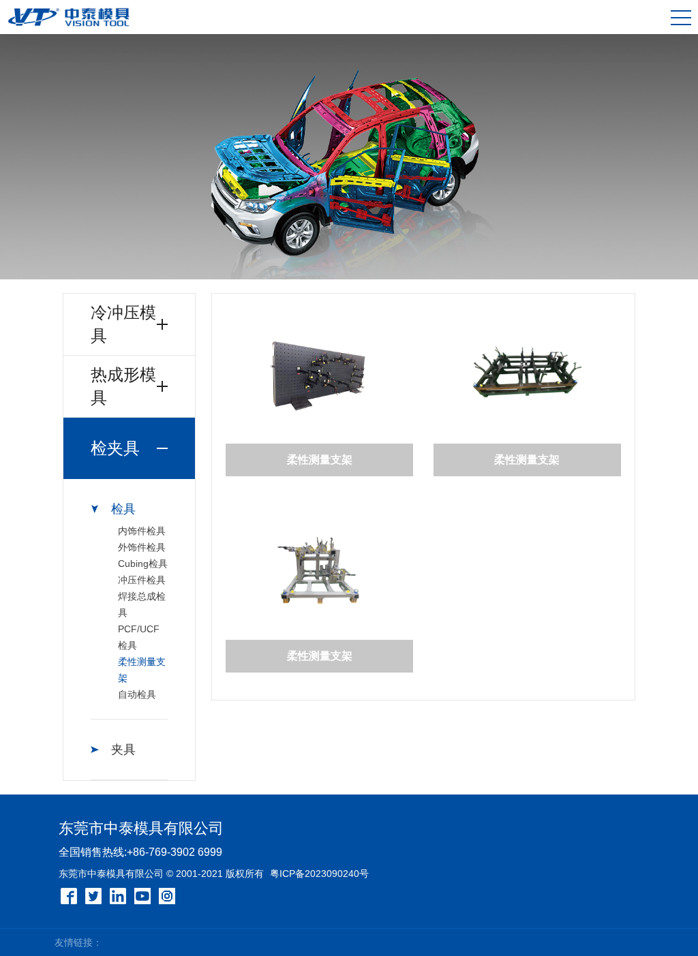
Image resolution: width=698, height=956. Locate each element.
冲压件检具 (142, 579)
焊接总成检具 (142, 604)
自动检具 (137, 694)
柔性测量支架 (142, 669)
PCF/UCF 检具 (139, 637)
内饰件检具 (142, 530)
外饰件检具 (142, 547)
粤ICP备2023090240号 (319, 873)
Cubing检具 (143, 563)
